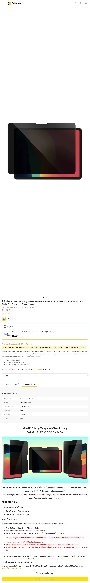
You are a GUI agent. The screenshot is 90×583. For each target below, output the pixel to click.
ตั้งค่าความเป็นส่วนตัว (46, 573)
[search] (75, 3)
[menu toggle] (4, 3)
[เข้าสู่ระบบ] (81, 3)
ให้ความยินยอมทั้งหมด (46, 579)
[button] (43, 297)
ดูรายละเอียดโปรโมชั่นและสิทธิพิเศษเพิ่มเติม (17, 344)
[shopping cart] (86, 3)
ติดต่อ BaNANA (37, 369)
